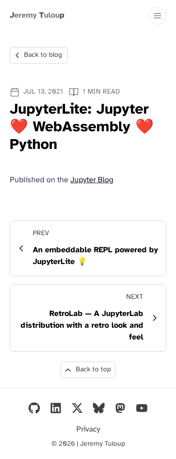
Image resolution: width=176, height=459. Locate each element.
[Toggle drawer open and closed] (157, 15)
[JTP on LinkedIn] (56, 408)
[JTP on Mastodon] (120, 408)
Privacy (88, 429)
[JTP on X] (77, 408)
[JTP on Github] (34, 408)
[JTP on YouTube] (142, 408)
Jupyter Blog (91, 180)
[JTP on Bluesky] (99, 408)
